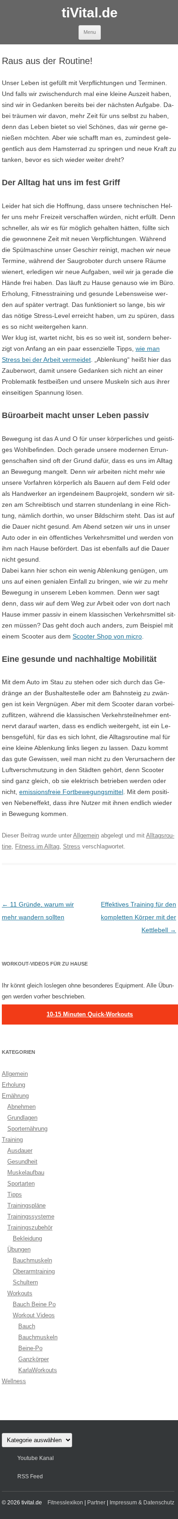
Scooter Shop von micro (107, 636)
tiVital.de (90, 12)
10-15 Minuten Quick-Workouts (90, 1014)
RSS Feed (30, 1476)
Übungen (19, 1249)
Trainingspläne (26, 1205)
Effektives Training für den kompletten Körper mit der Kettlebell (138, 917)
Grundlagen (22, 1117)
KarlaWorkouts (37, 1370)
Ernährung (15, 1095)
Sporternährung (27, 1128)
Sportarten (21, 1183)
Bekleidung (27, 1238)
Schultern (25, 1282)
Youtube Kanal (35, 1458)
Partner (96, 1502)
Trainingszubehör (29, 1227)
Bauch (26, 1326)
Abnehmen (21, 1106)
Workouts (19, 1293)
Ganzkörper (33, 1359)
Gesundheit (22, 1161)
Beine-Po (30, 1348)
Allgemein (86, 835)
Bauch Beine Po (34, 1304)
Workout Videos (34, 1315)
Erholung (13, 1084)
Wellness (14, 1381)
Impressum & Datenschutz (142, 1502)
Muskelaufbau (25, 1172)
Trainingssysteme (30, 1216)
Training (12, 1139)
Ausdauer (19, 1150)
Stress (71, 846)
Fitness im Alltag (37, 846)
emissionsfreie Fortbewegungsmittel (71, 791)
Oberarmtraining (34, 1271)
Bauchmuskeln (32, 1260)
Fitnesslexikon (65, 1502)
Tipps (14, 1194)
